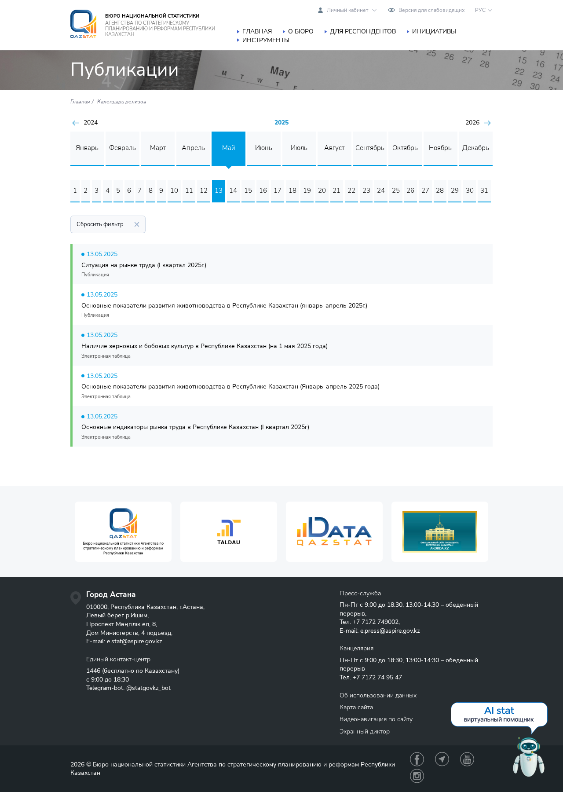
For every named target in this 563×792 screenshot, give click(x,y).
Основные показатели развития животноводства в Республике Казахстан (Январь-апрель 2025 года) (230, 386)
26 (410, 190)
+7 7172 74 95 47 (377, 677)
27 (425, 190)
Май (228, 147)
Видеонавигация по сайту (376, 719)
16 (263, 190)
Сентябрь (369, 147)
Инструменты (265, 40)
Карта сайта (356, 707)
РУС (480, 10)
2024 (91, 123)
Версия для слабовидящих (431, 10)
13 (219, 190)
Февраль (122, 147)
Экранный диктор (365, 731)
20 (322, 190)
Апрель (193, 147)
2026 (472, 123)
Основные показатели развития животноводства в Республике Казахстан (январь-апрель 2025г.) (224, 305)
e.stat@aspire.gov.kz (134, 641)
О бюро (301, 31)
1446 (93, 671)
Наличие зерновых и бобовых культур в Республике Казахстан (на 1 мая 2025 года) (204, 346)
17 (278, 190)
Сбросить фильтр (100, 224)
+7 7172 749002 (375, 622)
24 (381, 190)
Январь (87, 147)
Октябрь (405, 147)
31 (484, 190)
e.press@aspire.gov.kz (390, 631)
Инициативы (434, 31)
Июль (299, 147)
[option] (123, 532)
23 (366, 190)
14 (233, 190)
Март (158, 147)
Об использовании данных (378, 695)
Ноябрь (440, 147)
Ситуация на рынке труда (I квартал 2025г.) (143, 265)
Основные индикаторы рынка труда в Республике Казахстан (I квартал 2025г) (195, 427)
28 (440, 190)
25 (396, 190)
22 (351, 190)
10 (174, 190)
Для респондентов (363, 31)
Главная (257, 31)
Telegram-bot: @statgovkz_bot (128, 688)
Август (334, 147)
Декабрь (475, 147)
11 (189, 190)
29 (455, 190)
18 (292, 190)
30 (470, 190)
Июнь (263, 147)
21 (336, 190)
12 (204, 190)
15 (248, 190)
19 (307, 190)
